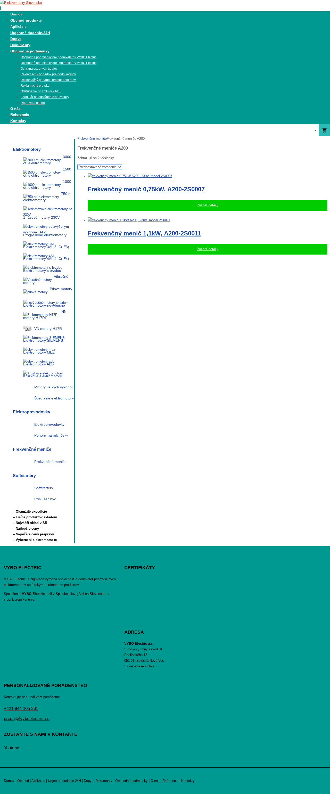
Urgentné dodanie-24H (64, 781)
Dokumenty (103, 781)
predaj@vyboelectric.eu (27, 718)
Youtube (11, 748)
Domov (9, 781)
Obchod (23, 781)
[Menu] (0, 8)
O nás (155, 781)
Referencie (170, 781)
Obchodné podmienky (131, 781)
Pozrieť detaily (207, 205)
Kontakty (188, 781)
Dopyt (88, 781)
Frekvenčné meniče (92, 139)
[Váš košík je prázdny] (324, 130)
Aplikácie (38, 781)
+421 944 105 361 (21, 708)
